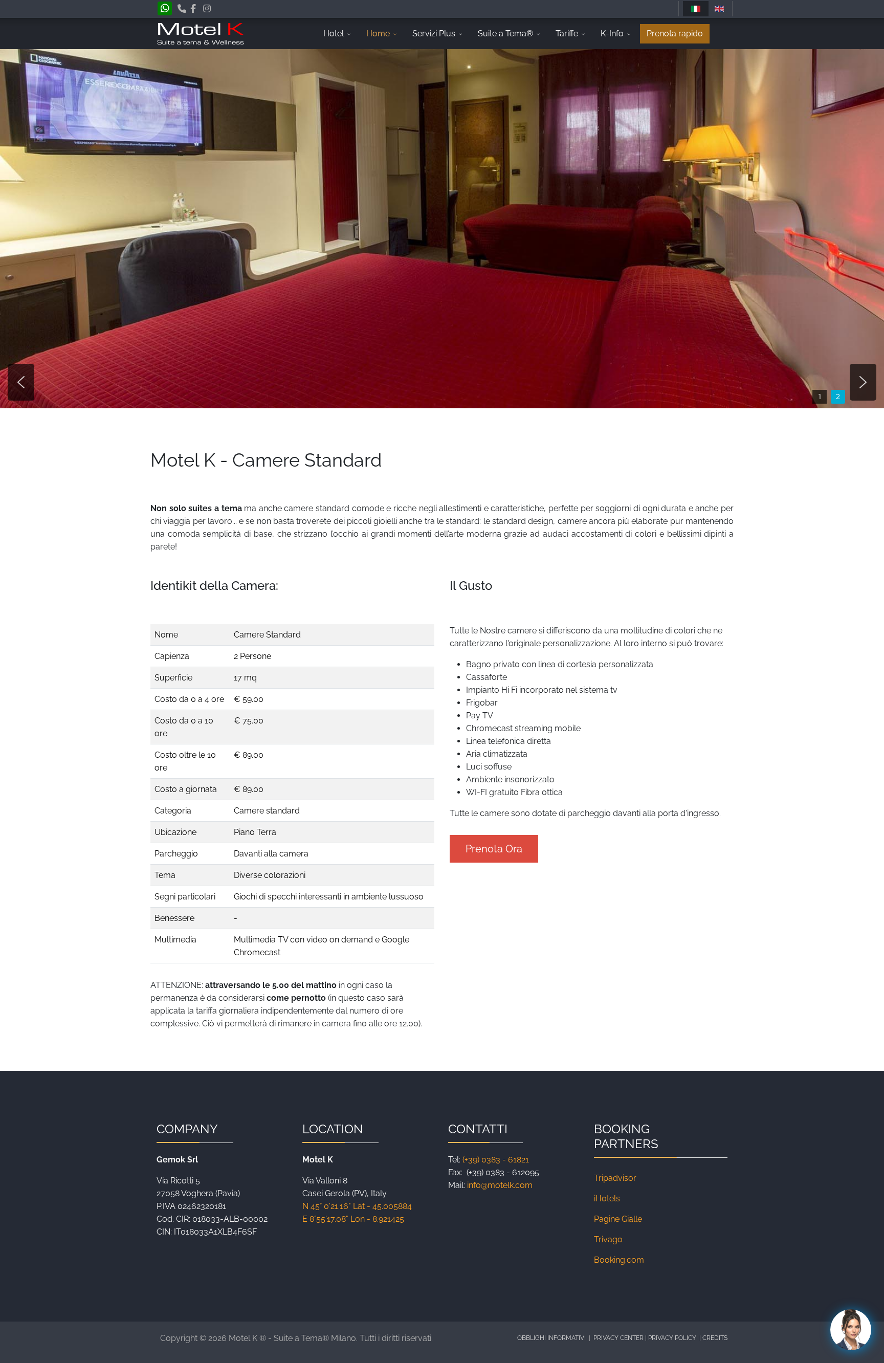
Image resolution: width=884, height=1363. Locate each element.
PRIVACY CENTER (619, 1338)
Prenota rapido (675, 33)
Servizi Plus (433, 33)
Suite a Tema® (505, 33)
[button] (21, 382)
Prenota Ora (494, 849)
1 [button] (820, 396)
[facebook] (193, 9)
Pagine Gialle (618, 1219)
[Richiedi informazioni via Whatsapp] (165, 9)
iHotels (607, 1198)
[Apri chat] (850, 1329)
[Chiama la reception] (182, 9)
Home (378, 33)
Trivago (608, 1239)
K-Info (612, 33)
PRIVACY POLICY (673, 1338)
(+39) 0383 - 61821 (495, 1159)
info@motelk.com (500, 1185)
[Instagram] (207, 9)
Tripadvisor (615, 1178)
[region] (442, 228)
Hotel (333, 33)
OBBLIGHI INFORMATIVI (551, 1338)
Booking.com (619, 1260)
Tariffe (567, 33)
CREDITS (714, 1338)
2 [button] (838, 396)
